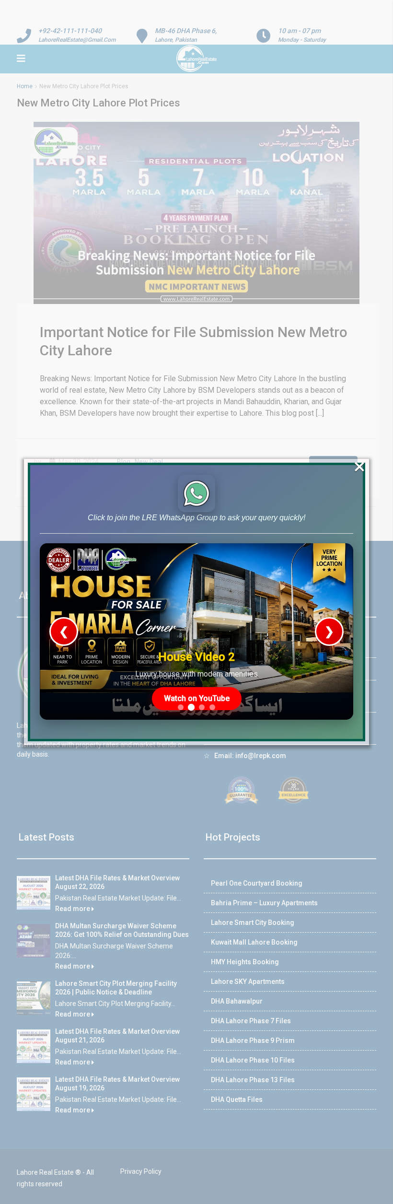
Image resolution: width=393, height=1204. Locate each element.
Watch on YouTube (197, 698)
